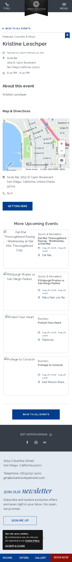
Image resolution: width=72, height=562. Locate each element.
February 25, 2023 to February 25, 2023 (25, 53)
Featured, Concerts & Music (19, 36)
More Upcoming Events (36, 223)
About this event (18, 86)
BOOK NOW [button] (61, 557)
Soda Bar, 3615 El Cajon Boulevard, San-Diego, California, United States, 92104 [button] (31, 182)
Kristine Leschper (25, 44)
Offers (24, 557)
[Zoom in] (61, 143)
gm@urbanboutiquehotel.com (24, 478)
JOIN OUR (27, 490)
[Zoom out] (61, 150)
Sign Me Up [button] (24, 522)
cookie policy (32, 541)
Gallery (40, 557)
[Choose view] (61, 160)
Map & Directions (16, 111)
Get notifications (33, 434)
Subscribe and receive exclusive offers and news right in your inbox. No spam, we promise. (30, 504)
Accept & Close (15, 546)
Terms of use (32, 169)
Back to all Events (17, 28)
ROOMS (7, 557)
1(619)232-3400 (6, 6)
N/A (10, 193)
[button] (23, 63)
